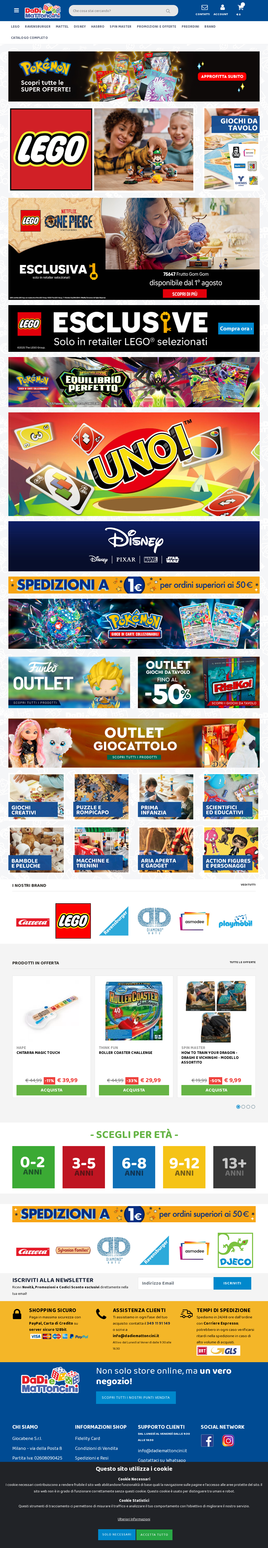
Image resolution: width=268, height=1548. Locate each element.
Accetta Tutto (154, 1535)
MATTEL (62, 26)
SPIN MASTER (120, 26)
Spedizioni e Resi (91, 1458)
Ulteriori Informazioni (134, 1519)
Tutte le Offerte (243, 962)
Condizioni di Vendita (96, 1448)
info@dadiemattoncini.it (162, 1451)
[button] (243, 10)
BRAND (210, 26)
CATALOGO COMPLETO (29, 38)
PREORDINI (190, 26)
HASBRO (98, 26)
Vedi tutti (248, 884)
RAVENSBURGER (37, 26)
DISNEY (80, 26)
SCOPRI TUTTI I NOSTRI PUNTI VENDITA (136, 1398)
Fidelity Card (87, 1438)
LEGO (15, 26)
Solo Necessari (116, 1534)
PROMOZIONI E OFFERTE (156, 26)
